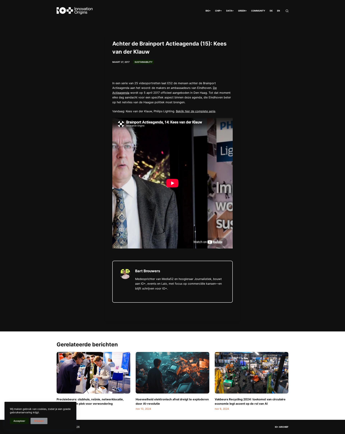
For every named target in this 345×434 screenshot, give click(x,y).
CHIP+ (218, 10)
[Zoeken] (287, 11)
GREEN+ (242, 10)
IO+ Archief (281, 427)
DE (271, 10)
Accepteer (19, 420)
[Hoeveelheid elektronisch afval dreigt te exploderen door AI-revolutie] (172, 373)
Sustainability (143, 62)
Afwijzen (39, 420)
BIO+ (208, 10)
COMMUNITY (258, 10)
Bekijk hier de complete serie (195, 111)
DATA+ (230, 10)
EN (278, 10)
